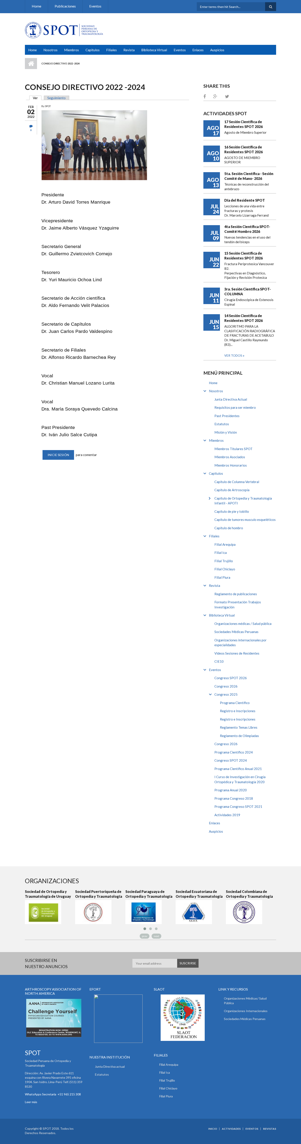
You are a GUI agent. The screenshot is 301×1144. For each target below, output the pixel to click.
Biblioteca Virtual (154, 50)
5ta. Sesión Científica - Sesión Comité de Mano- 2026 (248, 176)
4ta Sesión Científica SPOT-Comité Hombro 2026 (247, 229)
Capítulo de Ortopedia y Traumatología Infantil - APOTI (243, 500)
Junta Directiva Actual (230, 399)
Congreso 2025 (226, 694)
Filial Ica (220, 553)
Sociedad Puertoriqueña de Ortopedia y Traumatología (98, 893)
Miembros (71, 50)
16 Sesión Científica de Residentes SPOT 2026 (243, 149)
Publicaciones (65, 6)
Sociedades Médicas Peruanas (236, 632)
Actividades (231, 1129)
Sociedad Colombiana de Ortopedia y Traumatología (249, 893)
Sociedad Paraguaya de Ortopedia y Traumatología (148, 893)
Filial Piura (222, 577)
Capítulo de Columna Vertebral (236, 482)
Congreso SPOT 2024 (230, 760)
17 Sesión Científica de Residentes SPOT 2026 (243, 124)
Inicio (31, 63)
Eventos (95, 6)
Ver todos (233, 355)
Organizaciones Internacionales (246, 1011)
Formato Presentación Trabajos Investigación (237, 604)
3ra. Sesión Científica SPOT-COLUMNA (247, 291)
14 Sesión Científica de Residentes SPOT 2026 (243, 318)
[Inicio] (64, 30)
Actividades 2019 (227, 815)
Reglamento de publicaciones (235, 594)
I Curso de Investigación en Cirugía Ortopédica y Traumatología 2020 (240, 779)
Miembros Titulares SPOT (233, 449)
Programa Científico (235, 703)
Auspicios (217, 50)
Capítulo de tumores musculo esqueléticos (245, 520)
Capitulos (92, 50)
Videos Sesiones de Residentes (236, 653)
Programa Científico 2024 (233, 752)
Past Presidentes (227, 416)
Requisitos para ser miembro (235, 407)
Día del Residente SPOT (244, 200)
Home (36, 6)
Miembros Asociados (229, 457)
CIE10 (219, 661)
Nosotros (50, 50)
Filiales (111, 50)
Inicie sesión (58, 455)
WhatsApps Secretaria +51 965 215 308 (53, 1094)
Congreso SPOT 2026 (230, 678)
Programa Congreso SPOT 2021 (238, 806)
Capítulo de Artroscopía (231, 490)
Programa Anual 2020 (230, 790)
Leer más (31, 1102)
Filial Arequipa (225, 544)
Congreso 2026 (226, 686)
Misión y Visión (225, 432)
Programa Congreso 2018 (233, 798)
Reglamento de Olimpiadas (239, 736)
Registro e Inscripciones (237, 711)
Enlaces (198, 50)
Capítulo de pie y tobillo (231, 511)
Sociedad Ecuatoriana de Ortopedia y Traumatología (199, 893)
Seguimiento (56, 98)
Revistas (269, 1129)
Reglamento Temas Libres (238, 727)
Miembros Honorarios (230, 465)
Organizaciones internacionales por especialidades (240, 642)
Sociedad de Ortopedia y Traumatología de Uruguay (48, 893)
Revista (129, 50)
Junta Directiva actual (110, 1066)
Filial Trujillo (223, 561)
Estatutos (221, 424)
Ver (37, 98)
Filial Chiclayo (224, 569)
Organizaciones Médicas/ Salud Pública (245, 1000)
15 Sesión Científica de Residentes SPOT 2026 (243, 255)
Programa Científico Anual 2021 (238, 769)
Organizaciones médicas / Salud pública (242, 624)
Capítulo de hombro (228, 528)
